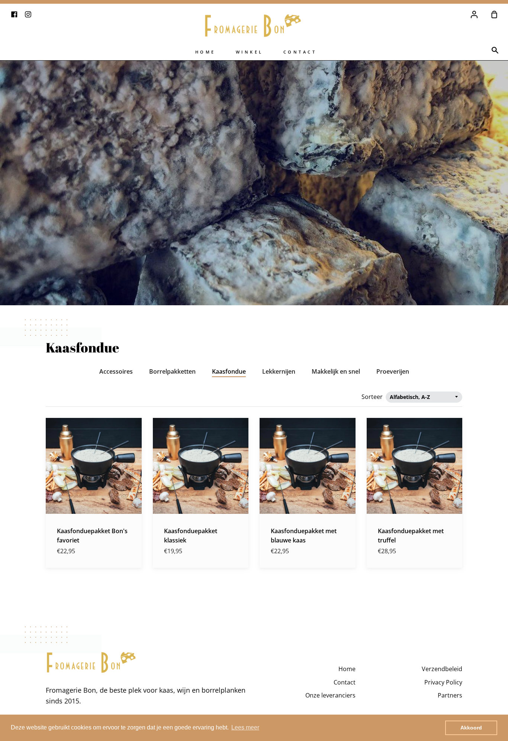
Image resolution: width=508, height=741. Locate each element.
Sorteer (372, 397)
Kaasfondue (229, 371)
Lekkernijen (278, 371)
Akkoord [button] (471, 728)
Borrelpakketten (172, 371)
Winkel (249, 52)
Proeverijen (392, 371)
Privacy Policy (443, 682)
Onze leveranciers (330, 695)
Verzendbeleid (442, 669)
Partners (450, 695)
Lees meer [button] (245, 727)
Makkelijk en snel (336, 371)
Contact (300, 52)
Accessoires (116, 371)
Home (205, 52)
